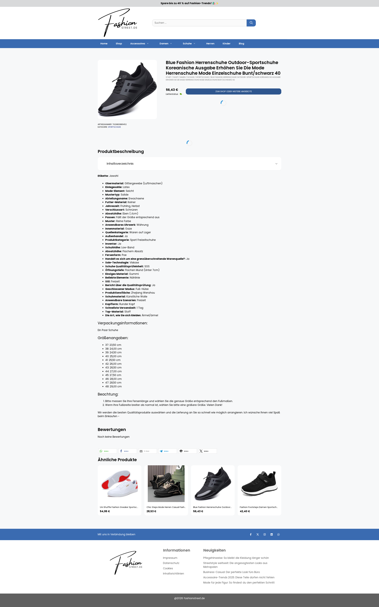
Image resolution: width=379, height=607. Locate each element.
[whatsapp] (278, 534)
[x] (257, 534)
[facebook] (250, 534)
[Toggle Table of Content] (275, 164)
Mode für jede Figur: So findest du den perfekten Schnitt (239, 582)
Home (103, 43)
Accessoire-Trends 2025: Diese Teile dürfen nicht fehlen (238, 577)
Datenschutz (171, 563)
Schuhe (187, 43)
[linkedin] (271, 534)
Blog (241, 43)
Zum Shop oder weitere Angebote (233, 91)
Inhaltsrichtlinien (173, 573)
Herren (210, 43)
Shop (119, 43)
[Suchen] (251, 22)
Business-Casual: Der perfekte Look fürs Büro (231, 572)
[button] (107, 451)
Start (168, 77)
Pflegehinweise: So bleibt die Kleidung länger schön (236, 558)
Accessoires (137, 43)
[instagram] (264, 534)
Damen (164, 43)
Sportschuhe (114, 127)
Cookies (168, 568)
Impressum (170, 558)
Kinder (227, 43)
